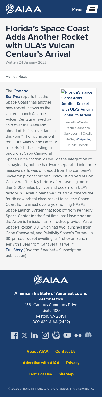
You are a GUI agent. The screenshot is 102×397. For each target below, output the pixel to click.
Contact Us (65, 351)
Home (10, 76)
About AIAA (38, 351)
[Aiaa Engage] (56, 335)
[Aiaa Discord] (88, 335)
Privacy (72, 363)
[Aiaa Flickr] (78, 335)
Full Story (14, 250)
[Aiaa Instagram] (45, 335)
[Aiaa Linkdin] (34, 335)
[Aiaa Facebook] (14, 335)
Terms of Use (40, 374)
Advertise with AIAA (41, 363)
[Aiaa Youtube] (67, 335)
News (22, 76)
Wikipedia (83, 139)
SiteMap (66, 374)
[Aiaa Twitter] (24, 335)
